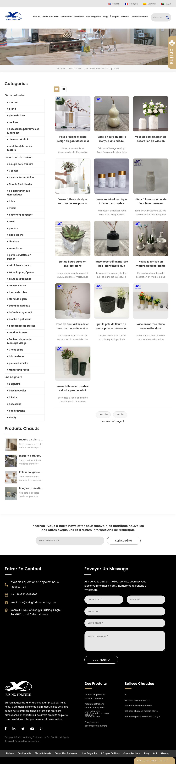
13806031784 (18, 587)
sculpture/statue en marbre (19, 148)
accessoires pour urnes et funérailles (23, 131)
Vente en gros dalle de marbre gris (142, 716)
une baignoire (93, 16)
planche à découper (20, 215)
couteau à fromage (20, 279)
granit (12, 109)
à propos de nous (119, 16)
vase (11, 221)
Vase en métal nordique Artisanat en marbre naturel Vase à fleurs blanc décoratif (112, 201)
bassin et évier (17, 391)
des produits (75, 68)
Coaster (13, 171)
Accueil (36, 16)
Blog (105, 16)
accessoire (15, 404)
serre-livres (15, 248)
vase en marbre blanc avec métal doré (151, 326)
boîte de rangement (20, 312)
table (12, 201)
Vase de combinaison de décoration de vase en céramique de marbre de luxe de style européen (151, 139)
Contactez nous (139, 16)
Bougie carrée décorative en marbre (31, 488)
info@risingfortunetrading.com (37, 602)
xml (155, 753)
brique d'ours (16, 356)
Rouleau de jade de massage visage (19, 341)
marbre (13, 102)
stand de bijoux (18, 299)
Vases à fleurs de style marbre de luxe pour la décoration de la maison (72, 201)
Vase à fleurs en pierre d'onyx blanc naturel (111, 139)
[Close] (172, 83)
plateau (13, 228)
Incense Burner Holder (22, 177)
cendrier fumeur (18, 333)
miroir (12, 208)
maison (10, 753)
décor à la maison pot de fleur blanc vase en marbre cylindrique (151, 201)
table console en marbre (137, 700)
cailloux (13, 122)
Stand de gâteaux (19, 306)
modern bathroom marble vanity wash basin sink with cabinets (31, 456)
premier (103, 415)
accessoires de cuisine (22, 326)
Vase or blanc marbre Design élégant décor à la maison (73, 139)
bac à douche (17, 411)
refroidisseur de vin (20, 266)
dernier (120, 415)
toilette (13, 397)
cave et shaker (17, 286)
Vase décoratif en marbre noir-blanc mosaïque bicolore (111, 264)
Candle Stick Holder (20, 184)
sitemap (165, 753)
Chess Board (16, 350)
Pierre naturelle (50, 16)
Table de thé (16, 235)
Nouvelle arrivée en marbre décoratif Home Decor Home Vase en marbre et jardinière (151, 264)
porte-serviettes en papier (19, 257)
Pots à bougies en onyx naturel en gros (31, 472)
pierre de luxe (17, 116)
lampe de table (18, 292)
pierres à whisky (18, 363)
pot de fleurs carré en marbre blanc (72, 264)
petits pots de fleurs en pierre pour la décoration (111, 326)
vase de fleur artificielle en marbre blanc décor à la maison (72, 326)
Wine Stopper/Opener (21, 272)
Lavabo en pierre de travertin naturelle (31, 439)
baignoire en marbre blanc (138, 705)
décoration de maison (72, 16)
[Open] (172, 58)
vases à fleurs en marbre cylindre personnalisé (73, 388)
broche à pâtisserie (20, 319)
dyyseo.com (34, 741)
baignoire (14, 384)
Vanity (12, 417)
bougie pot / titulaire (21, 164)
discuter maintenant (153, 760)
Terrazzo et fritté (18, 139)
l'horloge (14, 242)
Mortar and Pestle (19, 370)
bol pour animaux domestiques (18, 193)
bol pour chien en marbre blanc (141, 711)
